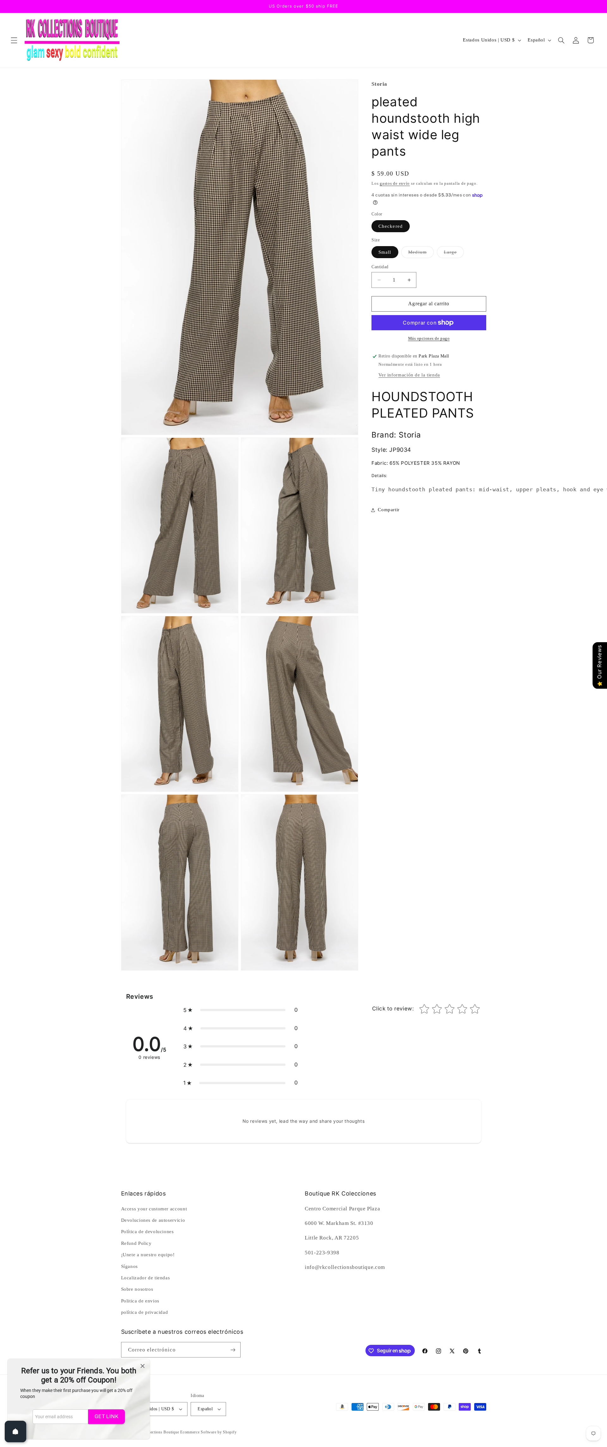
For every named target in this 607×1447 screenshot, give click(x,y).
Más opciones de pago (429, 338)
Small (384, 252)
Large (454, 253)
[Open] (15, 1431)
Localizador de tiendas (145, 1277)
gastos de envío (395, 183)
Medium (420, 253)
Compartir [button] (389, 509)
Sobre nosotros (137, 1289)
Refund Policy (136, 1242)
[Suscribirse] (232, 1349)
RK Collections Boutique (157, 1432)
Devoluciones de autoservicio (153, 1219)
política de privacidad (144, 1311)
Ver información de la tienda (409, 374)
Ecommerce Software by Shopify (208, 1432)
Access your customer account (154, 1208)
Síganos (129, 1266)
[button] (14, 40)
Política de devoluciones (147, 1231)
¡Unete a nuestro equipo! (148, 1254)
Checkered (390, 226)
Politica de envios (140, 1300)
